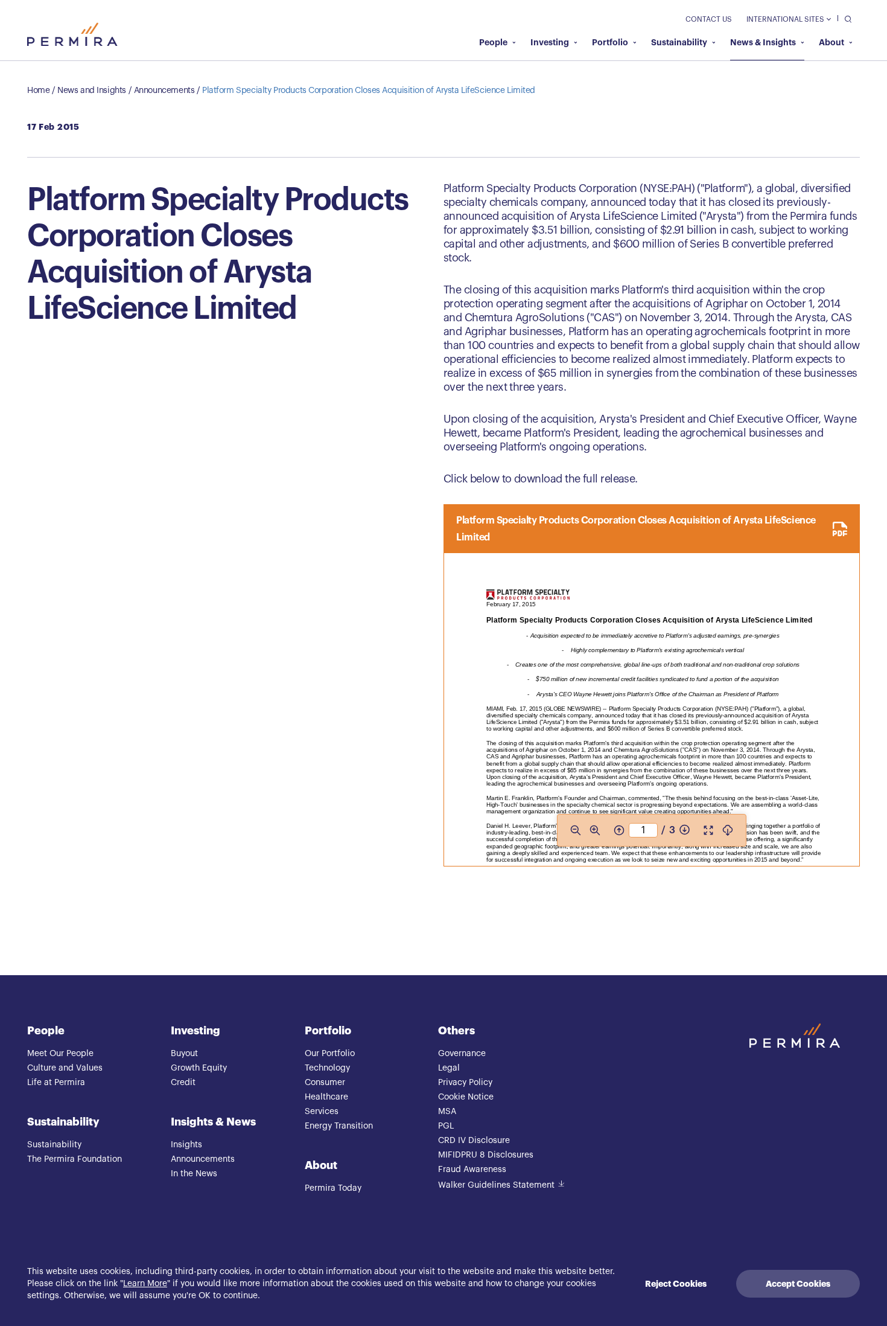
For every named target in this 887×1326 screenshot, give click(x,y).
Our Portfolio (330, 1053)
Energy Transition (339, 1126)
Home (38, 90)
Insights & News (213, 1121)
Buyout (184, 1053)
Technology (327, 1068)
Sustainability (679, 42)
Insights (186, 1145)
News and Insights (91, 90)
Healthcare (326, 1097)
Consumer (325, 1082)
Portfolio (610, 42)
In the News (194, 1174)
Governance (462, 1053)
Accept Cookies (798, 1284)
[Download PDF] (728, 830)
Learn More (145, 1284)
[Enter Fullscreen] (708, 830)
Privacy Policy (465, 1082)
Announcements (164, 90)
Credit (183, 1082)
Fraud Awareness (472, 1169)
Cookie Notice (466, 1097)
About (831, 42)
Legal (449, 1068)
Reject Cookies (676, 1284)
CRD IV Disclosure (474, 1140)
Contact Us (708, 19)
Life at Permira (56, 1082)
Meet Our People (60, 1053)
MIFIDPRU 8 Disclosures (485, 1155)
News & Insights (763, 42)
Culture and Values (65, 1068)
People (493, 42)
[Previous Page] (619, 830)
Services (322, 1111)
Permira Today (333, 1188)
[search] (845, 18)
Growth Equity (199, 1068)
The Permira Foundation (74, 1159)
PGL (446, 1126)
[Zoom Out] (576, 830)
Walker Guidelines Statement (496, 1185)
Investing (549, 42)
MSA (447, 1111)
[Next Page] (684, 830)
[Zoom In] (595, 830)
